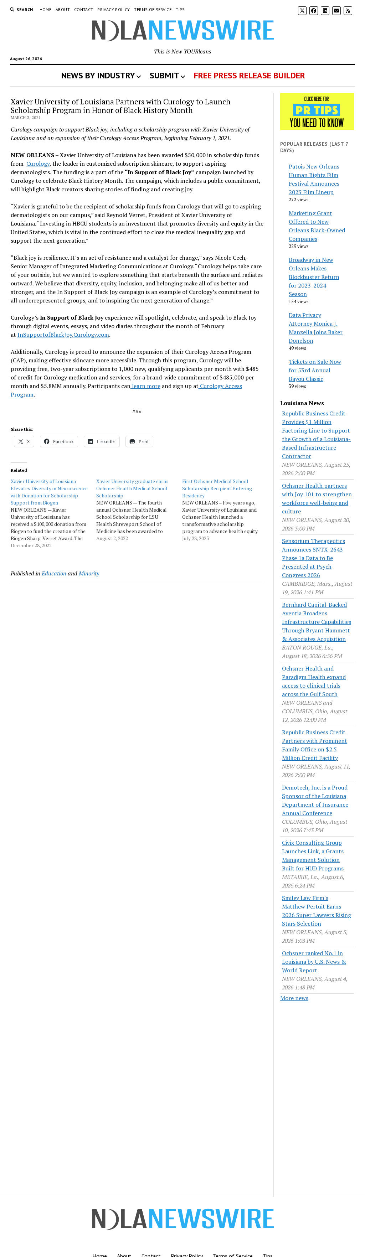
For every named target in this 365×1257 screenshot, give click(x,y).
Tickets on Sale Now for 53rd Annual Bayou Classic (315, 370)
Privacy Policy (113, 9)
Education (54, 573)
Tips (180, 9)
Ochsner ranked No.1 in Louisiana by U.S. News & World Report (314, 961)
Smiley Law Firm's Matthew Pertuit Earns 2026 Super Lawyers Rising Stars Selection (316, 910)
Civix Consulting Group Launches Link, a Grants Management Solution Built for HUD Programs (313, 855)
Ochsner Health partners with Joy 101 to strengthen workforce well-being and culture (317, 498)
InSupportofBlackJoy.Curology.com (63, 334)
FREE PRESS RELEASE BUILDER (249, 75)
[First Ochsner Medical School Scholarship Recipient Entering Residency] (225, 510)
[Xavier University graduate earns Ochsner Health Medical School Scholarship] (139, 510)
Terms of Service (152, 9)
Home (45, 9)
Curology (38, 163)
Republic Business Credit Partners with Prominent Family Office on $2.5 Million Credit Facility (314, 745)
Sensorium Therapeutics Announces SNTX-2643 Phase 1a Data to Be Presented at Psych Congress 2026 (313, 558)
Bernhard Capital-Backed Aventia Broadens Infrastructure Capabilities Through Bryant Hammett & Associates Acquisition (316, 622)
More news (294, 998)
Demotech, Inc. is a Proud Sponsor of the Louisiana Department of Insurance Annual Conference (315, 800)
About (63, 9)
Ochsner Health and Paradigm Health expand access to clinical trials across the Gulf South (314, 681)
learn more (145, 386)
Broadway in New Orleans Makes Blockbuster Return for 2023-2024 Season (314, 277)
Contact (83, 9)
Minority (89, 573)
